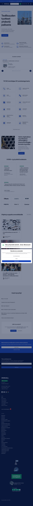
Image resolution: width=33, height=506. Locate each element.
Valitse (16, 258)
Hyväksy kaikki (16, 261)
